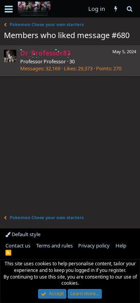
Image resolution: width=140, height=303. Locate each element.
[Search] (129, 9)
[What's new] (115, 9)
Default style (25, 234)
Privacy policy (94, 245)
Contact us (17, 245)
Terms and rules (54, 245)
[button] (9, 9)
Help (121, 245)
